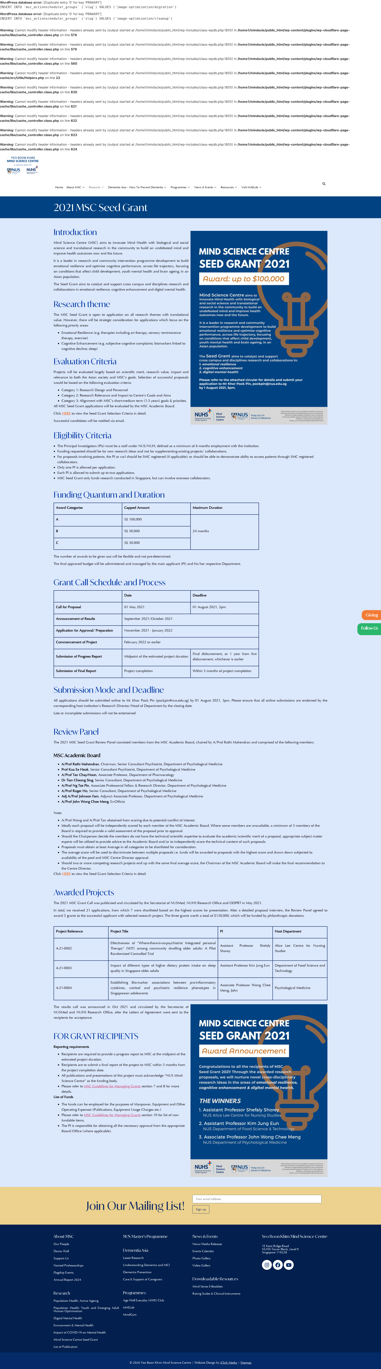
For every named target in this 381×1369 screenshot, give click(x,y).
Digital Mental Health (68, 1318)
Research (94, 187)
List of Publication (66, 1347)
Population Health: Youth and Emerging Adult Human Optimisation (86, 1309)
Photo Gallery (201, 1258)
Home (59, 187)
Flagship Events (64, 1272)
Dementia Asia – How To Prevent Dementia (135, 187)
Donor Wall (61, 1251)
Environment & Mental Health (73, 1325)
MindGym (130, 1314)
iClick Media (228, 1362)
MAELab (128, 1307)
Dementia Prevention (137, 1272)
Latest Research (133, 1258)
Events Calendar (203, 1251)
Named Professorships (68, 1265)
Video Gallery (201, 1265)
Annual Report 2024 (67, 1280)
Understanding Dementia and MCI (146, 1265)
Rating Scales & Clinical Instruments (216, 1293)
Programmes (179, 187)
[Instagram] (267, 1265)
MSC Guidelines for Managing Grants (112, 1086)
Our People (61, 1244)
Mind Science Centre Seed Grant (76, 1339)
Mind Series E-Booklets (207, 1286)
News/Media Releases (207, 1244)
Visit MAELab (249, 187)
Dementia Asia (135, 1250)
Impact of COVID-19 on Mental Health (80, 1332)
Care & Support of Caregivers (142, 1279)
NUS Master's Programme (145, 1236)
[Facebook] (278, 1265)
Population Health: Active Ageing (76, 1301)
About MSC (73, 187)
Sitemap (246, 1362)
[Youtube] (289, 1265)
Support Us (61, 1258)
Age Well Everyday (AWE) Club (143, 1300)
